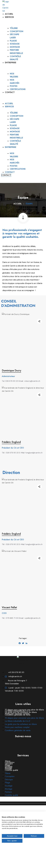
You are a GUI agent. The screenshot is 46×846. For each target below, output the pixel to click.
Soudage (15, 43)
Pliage (13, 40)
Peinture (8, 792)
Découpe (9, 779)
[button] (4, 95)
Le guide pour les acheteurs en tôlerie (21, 724)
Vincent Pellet (9, 607)
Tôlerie (14, 28)
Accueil (9, 14)
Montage (15, 47)
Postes (13, 86)
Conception (16, 31)
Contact (10, 92)
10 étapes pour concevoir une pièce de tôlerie (24, 718)
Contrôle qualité (11, 770)
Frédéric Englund (11, 442)
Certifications (18, 89)
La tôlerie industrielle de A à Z (17, 721)
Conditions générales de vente (17, 714)
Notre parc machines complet (17, 727)
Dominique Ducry (11, 370)
